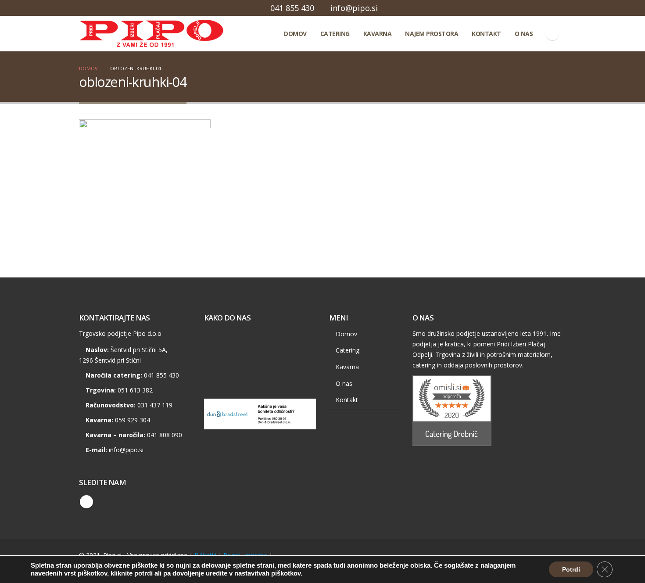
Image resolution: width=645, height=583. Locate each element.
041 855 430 (292, 8)
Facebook (86, 501)
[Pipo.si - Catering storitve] (118, 34)
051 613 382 (135, 390)
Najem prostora (431, 33)
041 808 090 (164, 435)
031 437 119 (154, 405)
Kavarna (377, 33)
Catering (335, 33)
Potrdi (571, 569)
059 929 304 (132, 420)
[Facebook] (552, 33)
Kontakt (486, 33)
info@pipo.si (354, 8)
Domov (295, 33)
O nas (524, 33)
